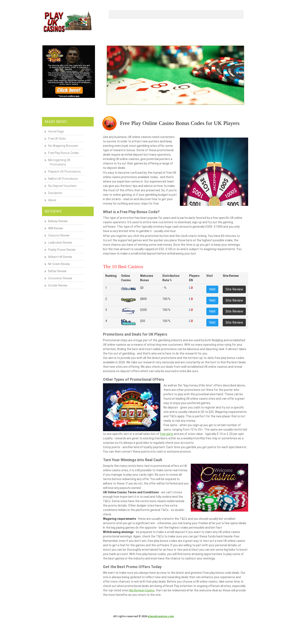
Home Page (56, 131)
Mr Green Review (59, 264)
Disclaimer (55, 193)
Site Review (234, 289)
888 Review (55, 228)
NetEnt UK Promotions (63, 178)
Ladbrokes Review (60, 242)
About (52, 200)
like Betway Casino (141, 590)
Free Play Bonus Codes (63, 153)
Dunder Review (57, 285)
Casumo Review (59, 235)
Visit (212, 289)
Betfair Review (57, 271)
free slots (166, 434)
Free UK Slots (57, 138)
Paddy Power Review (62, 249)
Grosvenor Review (60, 278)
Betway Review (58, 221)
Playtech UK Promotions (64, 171)
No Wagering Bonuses (63, 145)
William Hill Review (60, 257)
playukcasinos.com (161, 616)
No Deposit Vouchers (62, 186)
